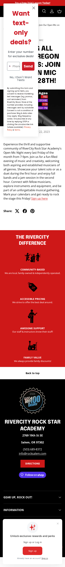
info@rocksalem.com (32, 453)
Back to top (33, 373)
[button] (59, 11)
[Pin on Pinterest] (32, 211)
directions (32, 463)
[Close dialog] (34, 8)
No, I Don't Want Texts (21, 78)
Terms (17, 130)
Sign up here (39, 198)
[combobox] (9, 66)
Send (28, 66)
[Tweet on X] (17, 211)
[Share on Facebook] (25, 211)
